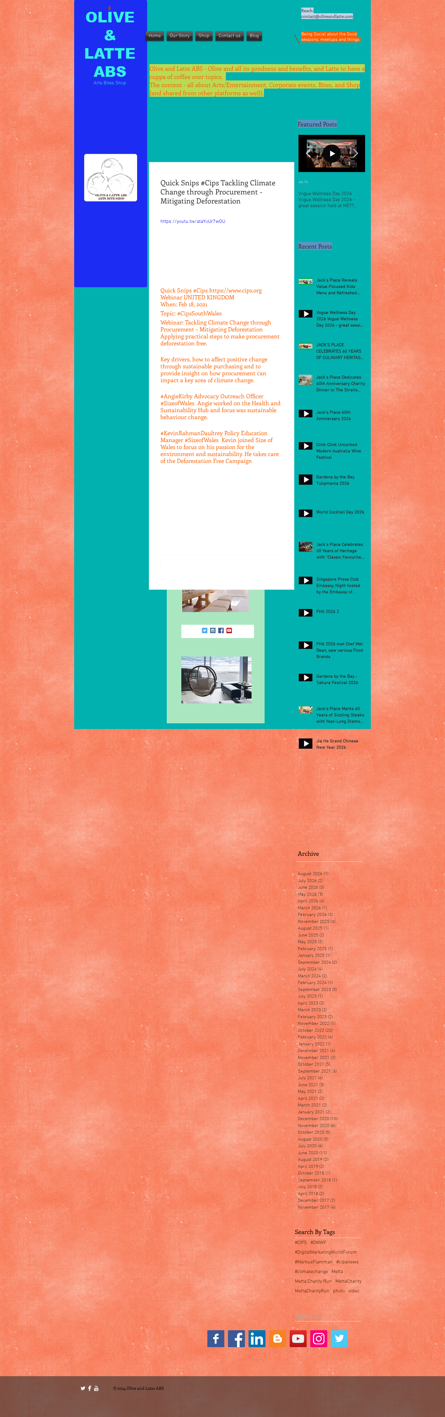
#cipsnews (347, 1262)
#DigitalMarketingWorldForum (326, 1252)
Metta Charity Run (313, 1282)
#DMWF (318, 1243)
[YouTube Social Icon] (229, 630)
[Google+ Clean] (237, 630)
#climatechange (311, 1272)
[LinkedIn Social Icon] (257, 1338)
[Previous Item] (308, 153)
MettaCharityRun (312, 1291)
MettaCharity (348, 1282)
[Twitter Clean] (83, 1388)
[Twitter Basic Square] (339, 1338)
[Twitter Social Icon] (204, 630)
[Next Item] (355, 153)
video (353, 1291)
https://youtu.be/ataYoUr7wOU (192, 222)
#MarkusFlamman (314, 1262)
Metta (337, 1272)
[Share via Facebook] (163, 480)
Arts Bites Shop (110, 83)
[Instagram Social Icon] (213, 630)
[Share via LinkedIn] (193, 480)
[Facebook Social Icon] (221, 630)
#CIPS (301, 1243)
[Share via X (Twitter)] (178, 480)
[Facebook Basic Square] (215, 1338)
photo (339, 1291)
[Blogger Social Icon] (277, 1338)
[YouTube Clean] (96, 1388)
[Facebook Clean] (89, 1388)
